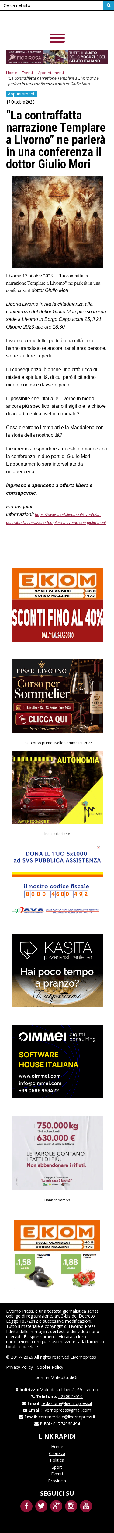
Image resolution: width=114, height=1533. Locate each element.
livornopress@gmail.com (67, 1410)
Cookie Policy (50, 1367)
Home (11, 72)
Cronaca (57, 1453)
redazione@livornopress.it (67, 1403)
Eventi (27, 72)
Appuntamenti (51, 72)
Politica (57, 1460)
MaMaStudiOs (64, 1377)
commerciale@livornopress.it (67, 1417)
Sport (57, 1467)
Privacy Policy (19, 1367)
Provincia (57, 1481)
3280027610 (70, 1396)
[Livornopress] (48, 21)
